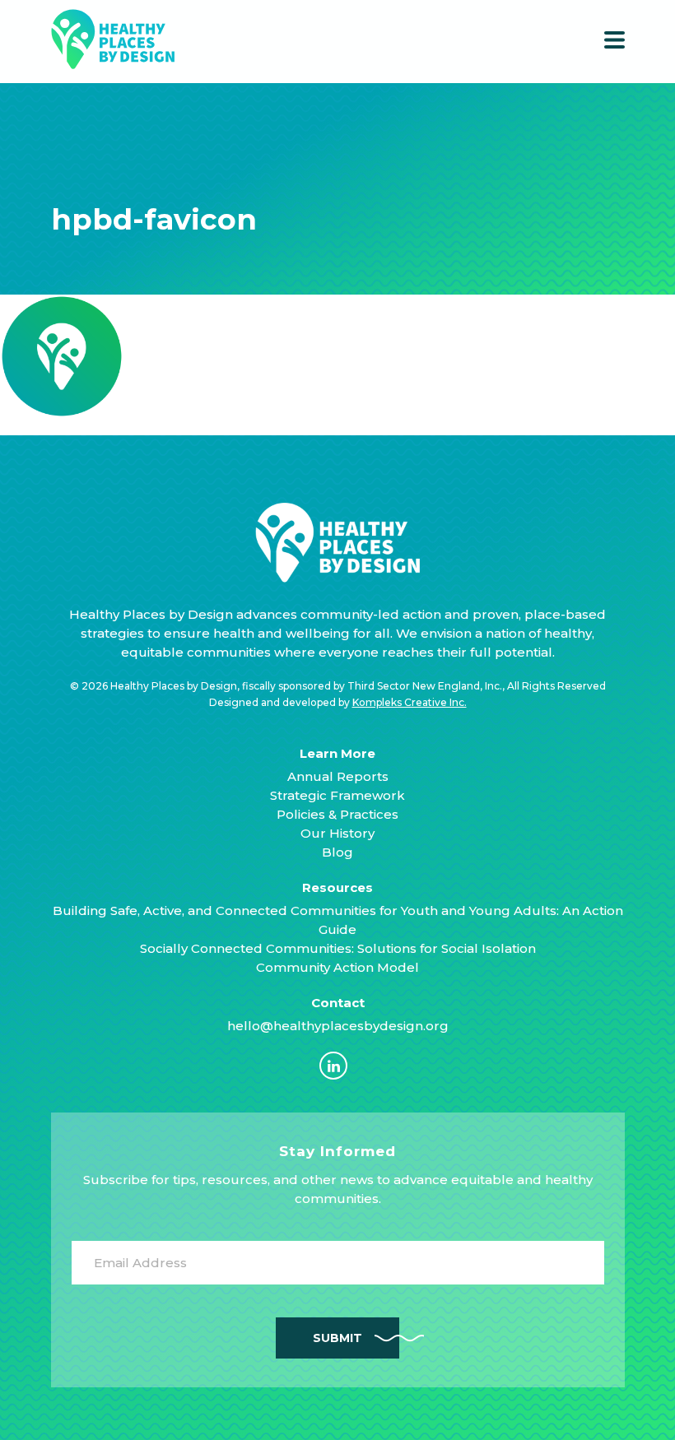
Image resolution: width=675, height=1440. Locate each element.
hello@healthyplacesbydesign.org (338, 1026)
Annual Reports (338, 776)
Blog (337, 852)
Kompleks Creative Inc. (409, 702)
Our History (337, 833)
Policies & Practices (337, 814)
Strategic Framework (337, 795)
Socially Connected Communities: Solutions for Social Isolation (338, 948)
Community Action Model (337, 967)
